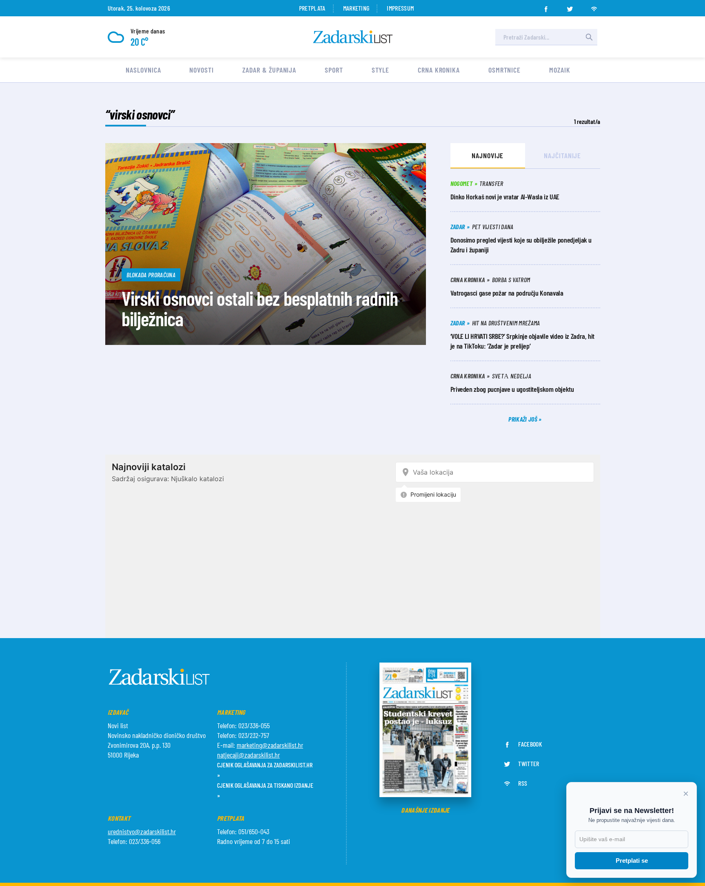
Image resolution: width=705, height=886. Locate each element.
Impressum (400, 8)
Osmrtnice (504, 69)
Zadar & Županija (269, 69)
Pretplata (312, 8)
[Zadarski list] (353, 37)
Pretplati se (632, 860)
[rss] (594, 6)
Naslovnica (143, 69)
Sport (334, 69)
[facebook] (546, 6)
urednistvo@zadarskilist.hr (142, 831)
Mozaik (559, 69)
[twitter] (570, 6)
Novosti (201, 69)
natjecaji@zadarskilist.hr (248, 754)
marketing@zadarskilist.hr (270, 744)
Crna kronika (439, 69)
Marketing (356, 8)
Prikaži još (523, 419)
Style (381, 69)
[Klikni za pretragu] (589, 37)
